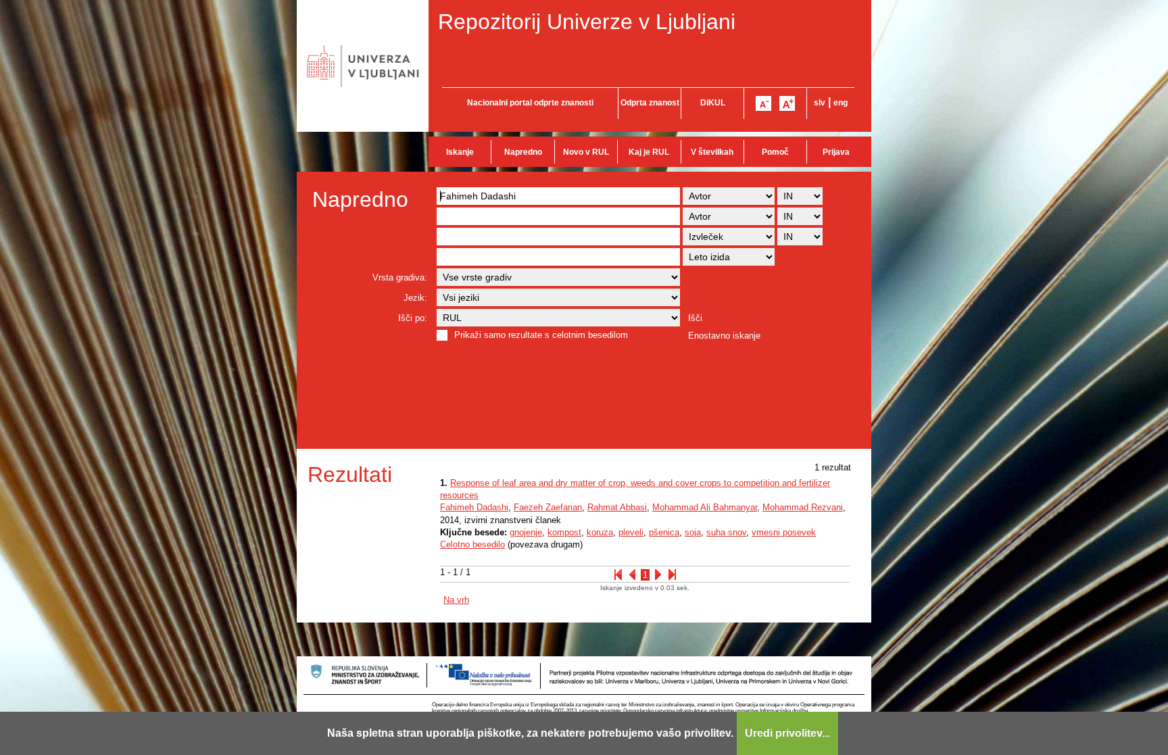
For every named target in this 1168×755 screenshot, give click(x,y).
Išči (695, 318)
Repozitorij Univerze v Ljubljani (586, 21)
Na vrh (456, 600)
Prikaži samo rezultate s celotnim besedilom (541, 335)
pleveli (630, 532)
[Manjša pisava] (763, 103)
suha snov (726, 532)
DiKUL (712, 102)
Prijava (836, 152)
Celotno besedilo (472, 544)
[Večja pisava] (787, 103)
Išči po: (412, 318)
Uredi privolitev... (787, 733)
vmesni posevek (784, 532)
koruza (600, 532)
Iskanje (460, 152)
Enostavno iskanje (724, 336)
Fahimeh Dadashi (474, 507)
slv (819, 102)
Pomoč (775, 152)
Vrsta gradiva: (399, 277)
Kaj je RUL (649, 152)
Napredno (523, 152)
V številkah (712, 152)
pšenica (664, 532)
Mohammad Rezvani (802, 507)
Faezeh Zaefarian (548, 507)
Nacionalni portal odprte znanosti (530, 102)
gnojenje (526, 532)
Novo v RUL (586, 152)
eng (840, 102)
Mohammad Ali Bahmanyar (704, 507)
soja (693, 532)
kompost (564, 532)
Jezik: (415, 298)
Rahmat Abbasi (617, 507)
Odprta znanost (649, 102)
